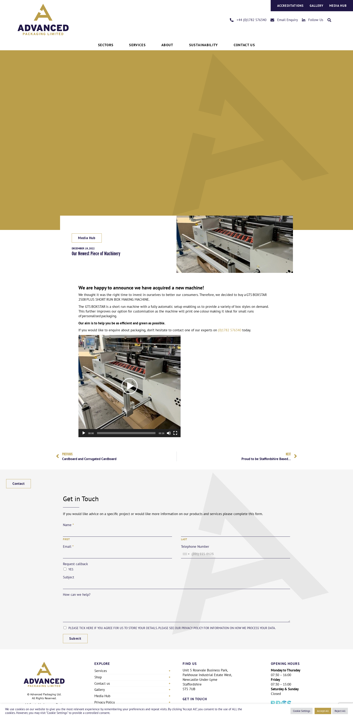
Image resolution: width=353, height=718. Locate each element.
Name (68, 525)
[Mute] (169, 433)
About (167, 45)
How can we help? (76, 595)
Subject (68, 577)
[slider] (126, 433)
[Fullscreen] (175, 433)
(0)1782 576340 (229, 330)
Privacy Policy (104, 702)
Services (137, 45)
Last (184, 539)
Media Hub (338, 6)
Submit (75, 638)
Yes (70, 569)
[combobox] (186, 554)
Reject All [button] (340, 710)
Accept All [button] (323, 710)
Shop (98, 677)
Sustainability (203, 45)
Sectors (105, 45)
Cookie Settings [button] (301, 710)
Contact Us (244, 45)
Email (68, 546)
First (66, 539)
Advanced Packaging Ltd (45, 694)
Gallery (316, 6)
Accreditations (290, 6)
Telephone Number (195, 546)
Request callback (75, 564)
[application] (129, 386)
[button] (329, 20)
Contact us (102, 683)
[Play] (84, 433)
